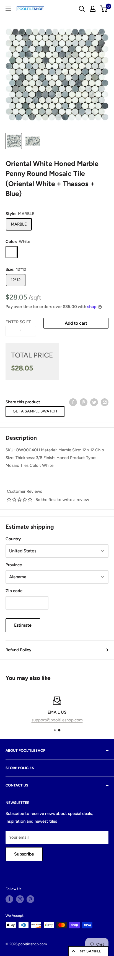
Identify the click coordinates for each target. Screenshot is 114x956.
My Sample (90, 951)
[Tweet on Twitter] (94, 402)
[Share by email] (104, 402)
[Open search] (82, 9)
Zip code (14, 590)
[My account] (92, 9)
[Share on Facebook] (73, 402)
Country (13, 538)
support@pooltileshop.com (57, 719)
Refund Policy (18, 649)
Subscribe (24, 854)
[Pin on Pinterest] (83, 402)
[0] (103, 9)
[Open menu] (8, 9)
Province (14, 564)
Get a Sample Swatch (35, 411)
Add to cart (76, 323)
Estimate (23, 625)
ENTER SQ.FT (18, 321)
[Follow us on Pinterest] (30, 899)
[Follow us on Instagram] (20, 899)
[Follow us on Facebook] (9, 899)
